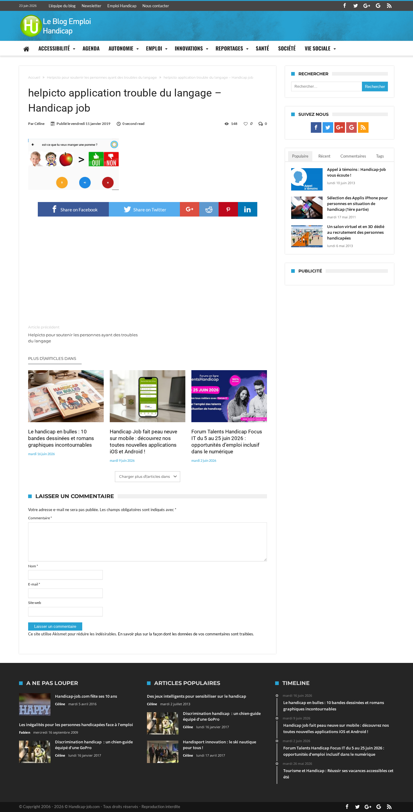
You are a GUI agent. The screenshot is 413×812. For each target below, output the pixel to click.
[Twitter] (355, 6)
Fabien (24, 732)
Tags (380, 156)
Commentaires (353, 156)
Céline (39, 123)
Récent (324, 156)
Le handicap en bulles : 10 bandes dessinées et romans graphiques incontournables (61, 438)
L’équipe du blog (62, 5)
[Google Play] (378, 6)
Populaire (300, 156)
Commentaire (40, 518)
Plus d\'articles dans (52, 358)
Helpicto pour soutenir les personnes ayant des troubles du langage (102, 77)
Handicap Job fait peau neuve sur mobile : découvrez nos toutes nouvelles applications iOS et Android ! (143, 442)
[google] (189, 209)
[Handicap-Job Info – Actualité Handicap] (55, 13)
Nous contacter (155, 5)
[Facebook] (344, 6)
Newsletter (91, 5)
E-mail (34, 584)
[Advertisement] (147, 271)
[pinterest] (228, 209)
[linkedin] (247, 209)
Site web (34, 602)
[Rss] (389, 6)
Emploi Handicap (121, 5)
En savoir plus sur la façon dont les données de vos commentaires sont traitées (185, 633)
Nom (33, 566)
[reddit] (209, 209)
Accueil (34, 77)
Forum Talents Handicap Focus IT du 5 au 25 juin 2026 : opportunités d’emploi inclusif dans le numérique (226, 442)
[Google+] (367, 6)
